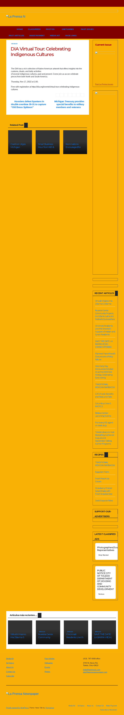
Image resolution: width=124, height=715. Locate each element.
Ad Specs (10, 663)
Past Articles (16, 35)
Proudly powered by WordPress (17, 708)
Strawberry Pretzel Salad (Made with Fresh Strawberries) (103, 491)
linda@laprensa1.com (91, 670)
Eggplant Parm (102, 472)
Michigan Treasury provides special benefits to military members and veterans (69, 104)
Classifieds (34, 29)
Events (47, 667)
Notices (101, 594)
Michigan (14, 43)
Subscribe (10, 676)
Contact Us (10, 672)
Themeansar (49, 708)
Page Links (71, 35)
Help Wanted (103, 555)
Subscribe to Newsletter (108, 710)
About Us (10, 667)
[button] (110, 32)
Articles (42, 631)
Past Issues (87, 29)
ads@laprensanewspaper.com (95, 672)
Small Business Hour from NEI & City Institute (46, 147)
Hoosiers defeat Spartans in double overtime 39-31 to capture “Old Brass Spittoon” (28, 104)
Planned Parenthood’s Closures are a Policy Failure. (105, 357)
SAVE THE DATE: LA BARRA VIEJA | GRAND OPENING (103, 344)
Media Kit (55, 35)
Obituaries (68, 29)
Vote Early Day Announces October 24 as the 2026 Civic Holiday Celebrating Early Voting (104, 372)
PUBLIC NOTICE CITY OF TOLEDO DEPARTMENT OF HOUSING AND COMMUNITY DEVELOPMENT (105, 580)
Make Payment (37, 35)
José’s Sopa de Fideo (104, 500)
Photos (50, 29)
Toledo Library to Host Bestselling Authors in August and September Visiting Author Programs (104, 438)
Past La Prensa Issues (104, 84)
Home (20, 29)
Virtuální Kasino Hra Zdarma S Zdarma (18, 637)
